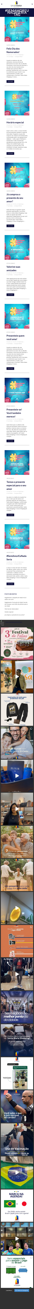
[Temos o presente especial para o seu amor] (17, 462)
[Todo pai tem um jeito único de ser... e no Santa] (17, 743)
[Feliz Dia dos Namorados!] (17, 29)
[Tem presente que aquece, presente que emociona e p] (17, 842)
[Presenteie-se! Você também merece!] (17, 390)
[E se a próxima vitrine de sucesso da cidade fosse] (17, 1007)
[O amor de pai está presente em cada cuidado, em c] (17, 676)
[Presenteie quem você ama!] (17, 316)
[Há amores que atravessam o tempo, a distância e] (17, 809)
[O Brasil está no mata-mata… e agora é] (17, 1239)
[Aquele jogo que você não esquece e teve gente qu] (17, 1172)
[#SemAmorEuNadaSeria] (17, 536)
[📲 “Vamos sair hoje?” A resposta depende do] (17, 1073)
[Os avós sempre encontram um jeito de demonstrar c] (17, 875)
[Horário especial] (17, 103)
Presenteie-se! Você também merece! (14, 413)
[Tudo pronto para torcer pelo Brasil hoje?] (17, 1272)
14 (10, 56)
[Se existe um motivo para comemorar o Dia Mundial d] (17, 1040)
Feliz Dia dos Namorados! (11, 609)
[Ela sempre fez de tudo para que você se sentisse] (17, 908)
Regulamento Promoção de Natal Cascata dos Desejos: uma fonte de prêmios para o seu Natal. (16, 604)
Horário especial (15, 122)
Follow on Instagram (22, 1290)
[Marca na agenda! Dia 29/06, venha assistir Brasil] (17, 1205)
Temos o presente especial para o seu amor (16, 485)
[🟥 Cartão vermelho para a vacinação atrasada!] (17, 1106)
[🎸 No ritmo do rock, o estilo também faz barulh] (17, 974)
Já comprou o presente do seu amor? (15, 198)
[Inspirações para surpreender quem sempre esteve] (17, 710)
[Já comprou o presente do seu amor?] (17, 175)
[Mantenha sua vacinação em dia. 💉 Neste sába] (17, 1139)
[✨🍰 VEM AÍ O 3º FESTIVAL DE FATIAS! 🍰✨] (17, 643)
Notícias (21, 55)
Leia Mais (10, 81)
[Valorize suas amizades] (17, 247)
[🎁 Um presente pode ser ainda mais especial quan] (17, 941)
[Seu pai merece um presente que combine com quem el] (17, 776)
